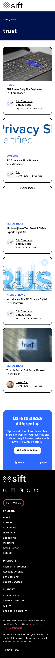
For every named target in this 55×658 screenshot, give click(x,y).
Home (6, 19)
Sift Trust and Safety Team (24, 103)
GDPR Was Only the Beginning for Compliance (24, 91)
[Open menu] (49, 5)
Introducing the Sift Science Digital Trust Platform (26, 301)
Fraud (10, 85)
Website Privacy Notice (17, 624)
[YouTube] (5, 491)
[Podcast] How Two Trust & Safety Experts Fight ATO (26, 230)
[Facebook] (36, 491)
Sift (18, 172)
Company (12, 156)
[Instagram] (20, 491)
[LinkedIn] (13, 491)
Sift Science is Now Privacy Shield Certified (22, 162)
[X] (28, 491)
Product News (15, 295)
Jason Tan (22, 382)
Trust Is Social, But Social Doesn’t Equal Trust (25, 372)
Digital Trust (14, 224)
